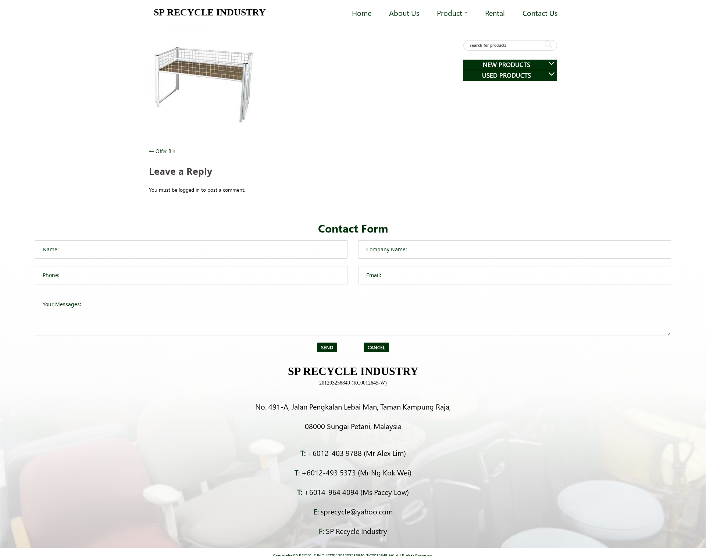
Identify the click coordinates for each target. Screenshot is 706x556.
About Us (404, 12)
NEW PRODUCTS (506, 64)
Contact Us (540, 12)
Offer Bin (165, 151)
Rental (495, 12)
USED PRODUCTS (506, 75)
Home (361, 12)
